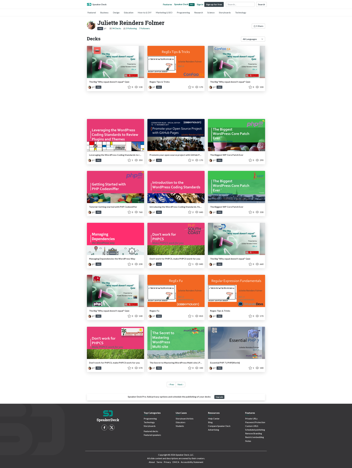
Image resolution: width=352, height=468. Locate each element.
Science (211, 12)
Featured (91, 12)
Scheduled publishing (255, 429)
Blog (210, 422)
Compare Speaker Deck (219, 426)
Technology (240, 12)
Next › (180, 384)
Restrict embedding (254, 437)
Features (167, 4)
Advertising (213, 429)
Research (198, 12)
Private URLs (251, 418)
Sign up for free (214, 4)
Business (104, 12)
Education (128, 12)
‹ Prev (171, 384)
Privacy (167, 462)
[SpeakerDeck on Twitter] (112, 427)
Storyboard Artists (184, 418)
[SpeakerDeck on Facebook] (104, 427)
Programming (183, 12)
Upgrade (219, 397)
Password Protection (255, 422)
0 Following (131, 28)
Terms (159, 462)
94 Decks (116, 28)
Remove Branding (253, 433)
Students (180, 426)
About (152, 462)
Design (116, 12)
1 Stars (259, 26)
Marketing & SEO (164, 12)
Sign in (200, 4)
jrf (93, 87)
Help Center (214, 418)
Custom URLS (251, 426)
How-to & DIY (144, 12)
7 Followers (144, 28)
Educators (180, 422)
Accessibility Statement (192, 462)
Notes (248, 441)
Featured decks (151, 431)
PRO (100, 28)
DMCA (175, 462)
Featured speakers (152, 435)
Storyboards (225, 12)
